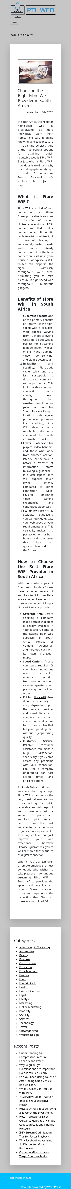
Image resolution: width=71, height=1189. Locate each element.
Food (22, 979)
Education (25, 967)
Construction (27, 963)
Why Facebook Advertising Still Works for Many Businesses (35, 1144)
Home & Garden (29, 991)
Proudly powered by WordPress (41, 1187)
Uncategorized (28, 1031)
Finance (24, 975)
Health (23, 987)
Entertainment (28, 971)
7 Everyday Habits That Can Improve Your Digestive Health (36, 1101)
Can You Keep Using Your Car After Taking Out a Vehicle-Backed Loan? (37, 1081)
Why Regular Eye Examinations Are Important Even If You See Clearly (37, 1069)
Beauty (23, 955)
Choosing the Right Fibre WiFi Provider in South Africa (34, 98)
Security (24, 1015)
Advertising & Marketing (34, 947)
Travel (23, 1027)
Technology (26, 1023)
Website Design (29, 1035)
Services (24, 1019)
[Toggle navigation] (14, 21)
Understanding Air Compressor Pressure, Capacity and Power (33, 1057)
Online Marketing (30, 1007)
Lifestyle (24, 999)
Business (24, 959)
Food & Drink (27, 983)
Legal (22, 995)
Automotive (26, 951)
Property (24, 1011)
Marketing (25, 1003)
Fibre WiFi (40, 697)
